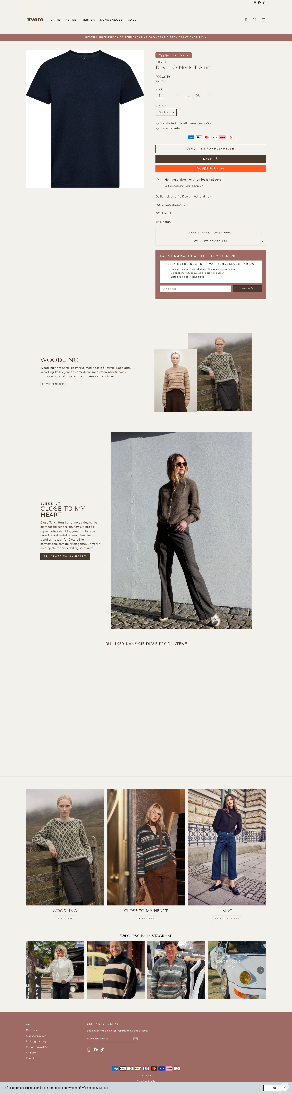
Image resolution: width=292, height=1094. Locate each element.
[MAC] (227, 847)
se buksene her (227, 918)
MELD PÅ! (247, 288)
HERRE (70, 19)
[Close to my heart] (146, 847)
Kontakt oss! (33, 1058)
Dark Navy (166, 112)
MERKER (88, 19)
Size (159, 88)
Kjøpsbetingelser (36, 1035)
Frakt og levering (36, 1041)
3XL (209, 95)
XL (198, 95)
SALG (132, 19)
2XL (178, 95)
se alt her (64, 918)
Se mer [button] (103, 1087)
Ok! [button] (275, 1088)
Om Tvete (32, 1030)
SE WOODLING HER (53, 384)
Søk (28, 1024)
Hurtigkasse (216, 168)
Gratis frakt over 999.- (211, 232)
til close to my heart (65, 556)
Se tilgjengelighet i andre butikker (184, 185)
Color (161, 105)
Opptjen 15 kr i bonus (173, 55)
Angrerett (32, 1052)
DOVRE (161, 62)
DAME (55, 19)
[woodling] (65, 847)
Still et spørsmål (210, 241)
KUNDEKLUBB (111, 19)
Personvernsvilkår (36, 1047)
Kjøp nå (210, 158)
